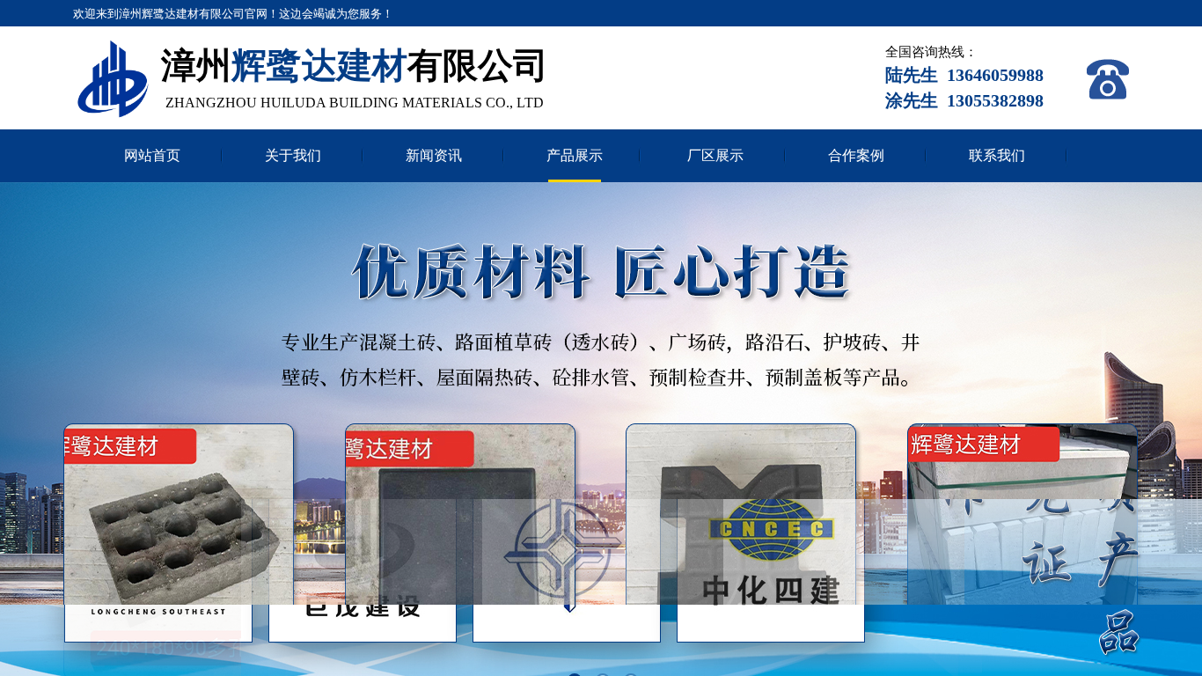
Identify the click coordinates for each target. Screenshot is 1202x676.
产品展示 (574, 155)
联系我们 (997, 155)
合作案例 (856, 155)
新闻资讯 (434, 155)
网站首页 (152, 155)
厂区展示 (715, 155)
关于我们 (293, 155)
